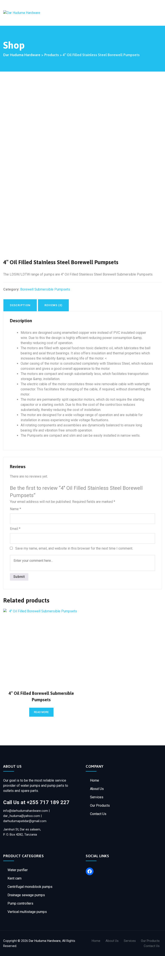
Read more (41, 712)
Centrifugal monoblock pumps (30, 887)
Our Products (100, 805)
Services (96, 797)
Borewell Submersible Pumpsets (45, 289)
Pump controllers (20, 903)
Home (94, 780)
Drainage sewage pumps (26, 895)
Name (15, 509)
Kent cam (14, 878)
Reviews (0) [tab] (53, 305)
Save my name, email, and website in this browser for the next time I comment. (74, 548)
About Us (97, 789)
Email (15, 529)
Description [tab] (20, 305)
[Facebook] (89, 871)
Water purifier (18, 870)
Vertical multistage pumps (27, 912)
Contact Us (98, 814)
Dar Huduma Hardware (45, 941)
